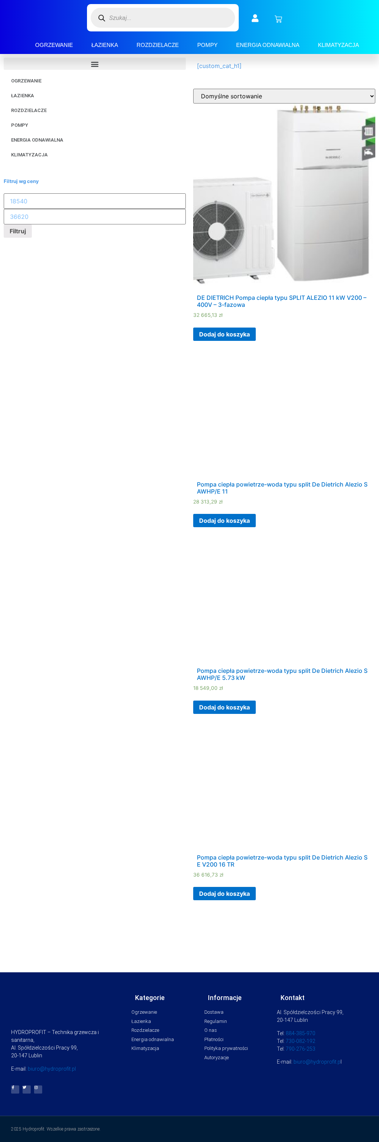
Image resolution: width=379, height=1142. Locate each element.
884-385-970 (300, 1033)
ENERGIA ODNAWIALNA (267, 45)
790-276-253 (300, 1049)
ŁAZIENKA (104, 45)
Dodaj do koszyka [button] (224, 334)
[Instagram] (38, 1089)
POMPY (207, 45)
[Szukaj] (101, 18)
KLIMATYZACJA (338, 45)
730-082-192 (300, 1041)
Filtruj (18, 231)
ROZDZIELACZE (158, 45)
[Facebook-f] (15, 1089)
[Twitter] (27, 1089)
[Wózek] (278, 19)
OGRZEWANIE (54, 45)
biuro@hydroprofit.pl (52, 1069)
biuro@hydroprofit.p (317, 1062)
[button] (95, 64)
